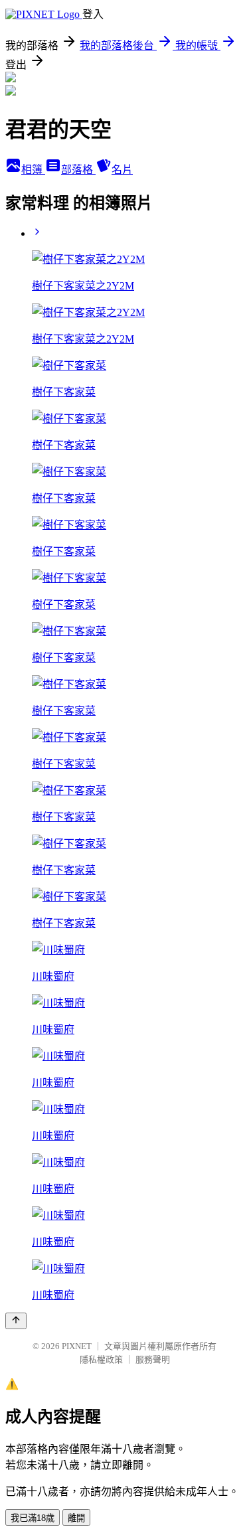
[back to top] (16, 1321)
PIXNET (77, 1346)
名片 (122, 169)
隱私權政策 (101, 1359)
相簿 (33, 169)
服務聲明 (152, 1359)
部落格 (78, 169)
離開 (76, 1518)
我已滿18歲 (32, 1518)
